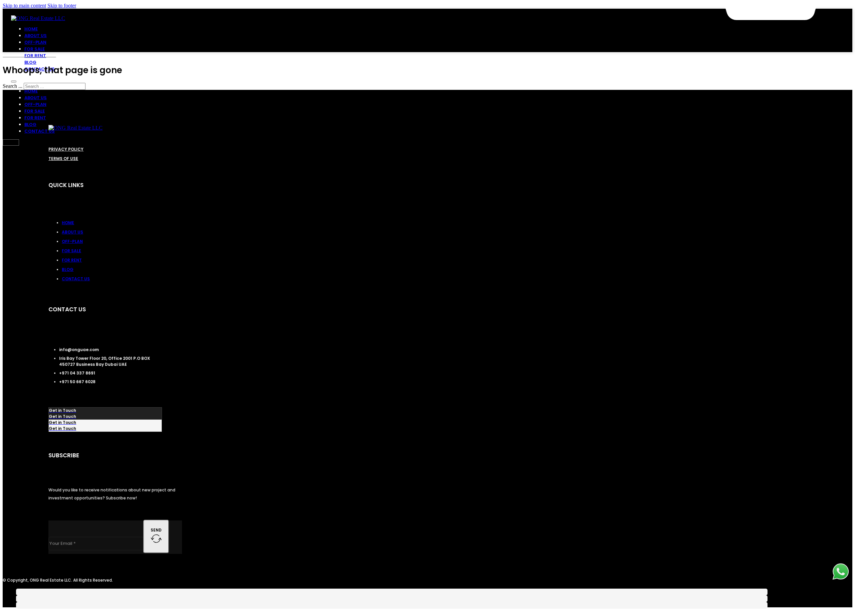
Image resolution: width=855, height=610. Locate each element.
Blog (30, 62)
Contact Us (39, 131)
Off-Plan (35, 42)
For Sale (34, 49)
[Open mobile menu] (13, 82)
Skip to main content (24, 5)
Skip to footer (61, 5)
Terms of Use (63, 158)
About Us (35, 35)
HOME (31, 29)
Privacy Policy (65, 149)
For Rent (35, 55)
